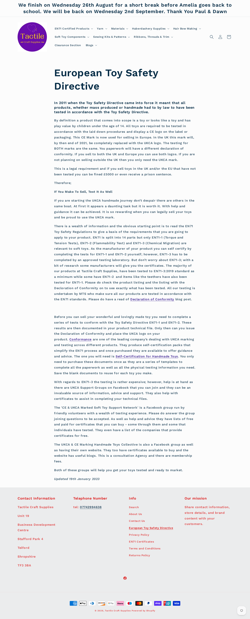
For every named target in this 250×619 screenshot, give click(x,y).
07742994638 (91, 507)
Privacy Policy (139, 534)
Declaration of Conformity (152, 299)
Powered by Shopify (143, 610)
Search (134, 507)
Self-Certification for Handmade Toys (147, 356)
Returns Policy (139, 555)
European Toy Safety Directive (151, 527)
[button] (73, 28)
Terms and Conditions (145, 548)
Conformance (80, 339)
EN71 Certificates (141, 541)
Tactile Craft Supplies (118, 610)
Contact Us (137, 520)
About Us (135, 514)
